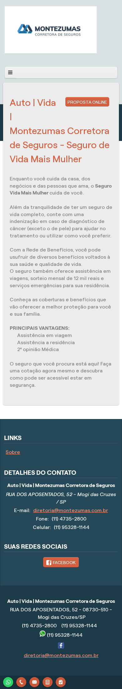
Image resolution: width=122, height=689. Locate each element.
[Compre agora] (61, 681)
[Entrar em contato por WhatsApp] (8, 681)
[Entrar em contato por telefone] (21, 682)
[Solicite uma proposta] (48, 681)
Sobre (13, 452)
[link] (61, 562)
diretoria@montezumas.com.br (70, 510)
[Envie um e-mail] (34, 681)
